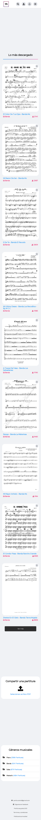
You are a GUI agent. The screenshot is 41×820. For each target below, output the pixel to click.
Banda (15, 763)
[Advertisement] (20, 30)
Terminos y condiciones (20, 812)
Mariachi (16, 775)
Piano (15, 757)
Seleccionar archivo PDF (20, 694)
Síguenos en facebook (21, 804)
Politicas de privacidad (20, 816)
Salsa (14, 769)
